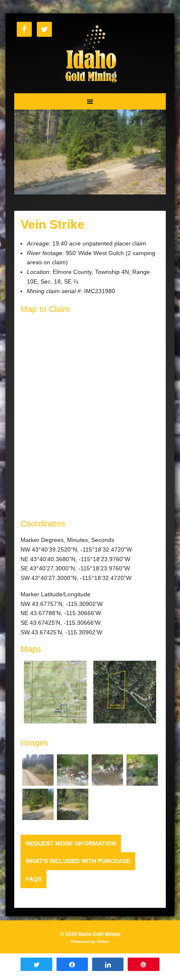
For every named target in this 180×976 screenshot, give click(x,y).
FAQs (33, 879)
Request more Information (71, 843)
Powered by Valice (90, 941)
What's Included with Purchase (78, 861)
